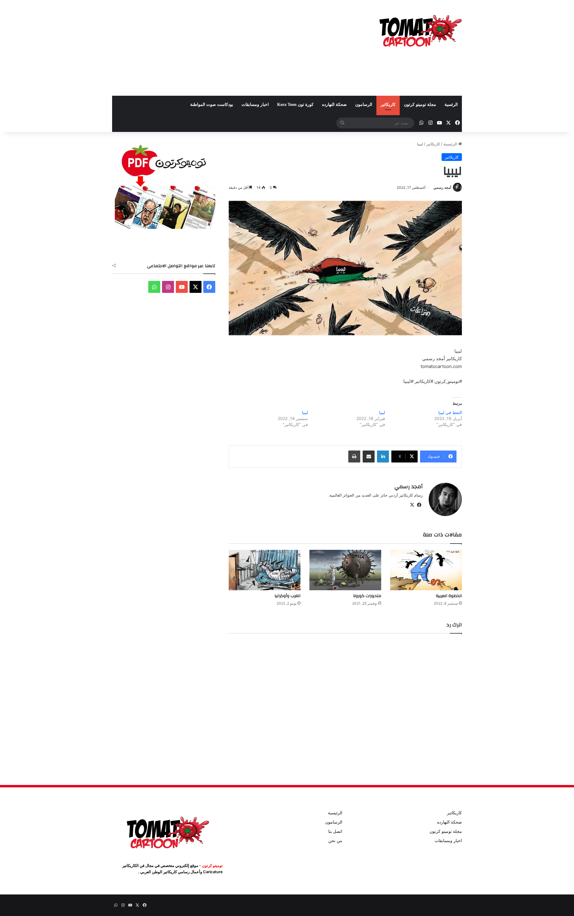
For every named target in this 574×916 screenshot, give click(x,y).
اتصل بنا (335, 831)
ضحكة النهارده (334, 104)
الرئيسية (450, 143)
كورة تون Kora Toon (295, 104)
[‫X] (412, 505)
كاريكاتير (388, 104)
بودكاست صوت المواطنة (211, 104)
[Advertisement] (227, 48)
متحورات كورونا (367, 596)
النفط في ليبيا (450, 412)
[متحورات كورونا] (345, 570)
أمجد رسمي (442, 187)
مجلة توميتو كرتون (420, 104)
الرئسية (451, 104)
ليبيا (382, 412)
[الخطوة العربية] (426, 570)
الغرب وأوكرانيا (287, 596)
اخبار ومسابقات (255, 104)
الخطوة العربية (449, 596)
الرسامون (363, 104)
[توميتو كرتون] (420, 30)
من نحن (335, 840)
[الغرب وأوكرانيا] (264, 570)
